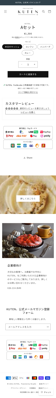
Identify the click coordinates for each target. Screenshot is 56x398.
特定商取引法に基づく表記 (29, 392)
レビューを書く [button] (28, 112)
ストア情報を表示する (28, 92)
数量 (28, 59)
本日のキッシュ (12, 46)
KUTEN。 (17, 384)
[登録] (47, 327)
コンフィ (30, 46)
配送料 (17, 37)
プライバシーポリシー (19, 388)
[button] (5, 11)
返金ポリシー (44, 384)
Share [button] (29, 157)
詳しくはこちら (28, 198)
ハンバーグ (45, 46)
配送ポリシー (43, 388)
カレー (28, 52)
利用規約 (32, 388)
